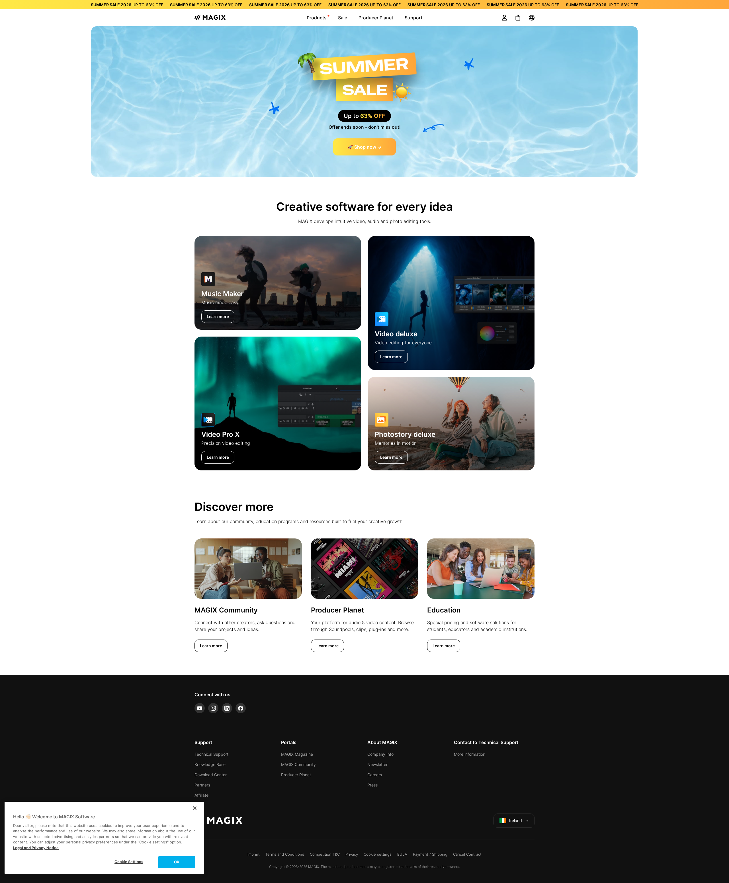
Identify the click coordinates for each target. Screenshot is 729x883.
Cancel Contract (467, 854)
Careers (374, 774)
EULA (402, 854)
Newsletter (377, 764)
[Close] (195, 808)
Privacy (351, 854)
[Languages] (531, 17)
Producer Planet (296, 774)
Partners (202, 784)
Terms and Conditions (284, 854)
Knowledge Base (210, 764)
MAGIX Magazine (297, 754)
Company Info (380, 754)
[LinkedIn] (227, 708)
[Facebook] (241, 708)
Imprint (253, 854)
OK (176, 862)
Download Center (210, 774)
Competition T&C (325, 854)
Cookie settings (378, 854)
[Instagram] (213, 708)
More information (469, 754)
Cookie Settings (128, 861)
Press (372, 784)
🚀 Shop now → (364, 147)
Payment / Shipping (430, 854)
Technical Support (211, 754)
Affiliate (201, 795)
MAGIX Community (298, 764)
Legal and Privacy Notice (36, 847)
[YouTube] (199, 708)
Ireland (515, 820)
